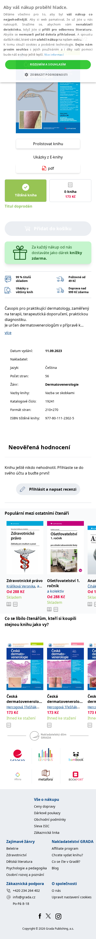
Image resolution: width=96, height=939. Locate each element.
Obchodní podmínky (50, 819)
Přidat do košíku (53, 228)
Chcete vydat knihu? (67, 855)
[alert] (48, 41)
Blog (55, 868)
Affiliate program (65, 848)
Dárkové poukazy (47, 813)
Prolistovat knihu (48, 143)
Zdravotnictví (16, 855)
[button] (48, 74)
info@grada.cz (24, 897)
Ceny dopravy (44, 806)
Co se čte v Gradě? (66, 861)
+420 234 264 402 (26, 890)
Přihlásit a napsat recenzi (52, 489)
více (8, 332)
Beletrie (12, 848)
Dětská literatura (19, 861)
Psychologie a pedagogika (26, 868)
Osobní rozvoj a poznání (25, 874)
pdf (51, 168)
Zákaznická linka (46, 832)
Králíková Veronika (21, 586)
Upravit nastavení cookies (72, 897)
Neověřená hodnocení (39, 447)
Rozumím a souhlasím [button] (48, 64)
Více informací (54, 55)
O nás (56, 890)
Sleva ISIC (41, 826)
